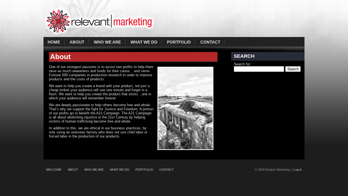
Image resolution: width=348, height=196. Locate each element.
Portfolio (179, 42)
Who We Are (107, 42)
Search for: (242, 64)
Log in (298, 169)
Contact (210, 42)
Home (54, 42)
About (77, 42)
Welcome (53, 169)
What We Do (143, 42)
